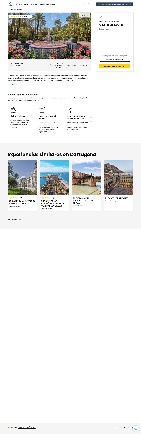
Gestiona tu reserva (47, 4)
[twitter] (120, 428)
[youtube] (132, 428)
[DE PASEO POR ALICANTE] (118, 185)
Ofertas (34, 4)
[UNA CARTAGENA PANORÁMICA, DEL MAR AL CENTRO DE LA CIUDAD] (54, 185)
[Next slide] (91, 119)
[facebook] (124, 428)
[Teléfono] (84, 4)
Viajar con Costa (22, 4)
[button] (93, 4)
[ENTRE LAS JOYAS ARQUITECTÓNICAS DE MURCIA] (86, 185)
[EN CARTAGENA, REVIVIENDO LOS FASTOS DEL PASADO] (22, 185)
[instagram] (116, 428)
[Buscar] (89, 4)
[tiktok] (128, 428)
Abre (86, 15)
